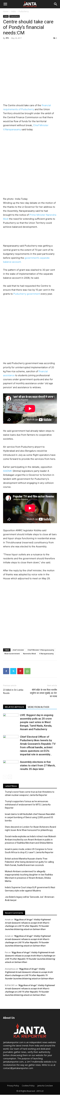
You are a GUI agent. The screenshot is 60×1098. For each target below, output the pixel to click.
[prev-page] (5, 777)
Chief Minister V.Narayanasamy (41, 650)
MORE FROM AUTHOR (38, 707)
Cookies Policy (28, 1085)
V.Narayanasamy (46, 653)
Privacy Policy (13, 1085)
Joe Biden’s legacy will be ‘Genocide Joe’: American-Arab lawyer (30, 898)
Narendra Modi (29, 653)
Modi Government (12, 653)
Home (5, 11)
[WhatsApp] (27, 671)
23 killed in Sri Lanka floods (13, 691)
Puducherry (24, 11)
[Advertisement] (30, 72)
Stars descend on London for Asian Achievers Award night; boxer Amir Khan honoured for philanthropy (30, 828)
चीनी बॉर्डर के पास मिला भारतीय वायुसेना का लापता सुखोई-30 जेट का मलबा (43, 693)
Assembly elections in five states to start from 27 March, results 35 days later (37, 765)
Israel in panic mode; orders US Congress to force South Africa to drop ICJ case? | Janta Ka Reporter (29, 851)
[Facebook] (6, 671)
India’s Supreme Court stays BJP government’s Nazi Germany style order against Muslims (30, 889)
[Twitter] (13, 671)
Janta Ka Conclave (45, 1085)
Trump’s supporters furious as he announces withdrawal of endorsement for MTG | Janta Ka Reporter (27, 804)
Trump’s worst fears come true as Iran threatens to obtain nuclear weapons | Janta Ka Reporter (29, 793)
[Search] (55, 4)
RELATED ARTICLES (14, 707)
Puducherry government (26, 293)
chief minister (18, 650)
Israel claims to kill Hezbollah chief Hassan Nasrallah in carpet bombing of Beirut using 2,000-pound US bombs (30, 817)
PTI (7, 38)
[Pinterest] (20, 671)
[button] (5, 4)
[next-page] (10, 777)
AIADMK (7, 470)
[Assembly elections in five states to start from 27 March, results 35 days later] (10, 764)
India (13, 11)
